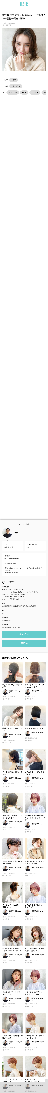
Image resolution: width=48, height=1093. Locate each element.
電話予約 (24, 643)
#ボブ (24, 92)
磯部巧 (17, 533)
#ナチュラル (13, 92)
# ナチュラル (16, 86)
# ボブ (14, 80)
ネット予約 (24, 634)
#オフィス (35, 92)
